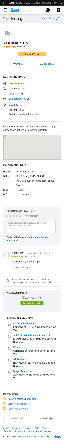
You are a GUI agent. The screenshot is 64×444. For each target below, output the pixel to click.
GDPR (37, 428)
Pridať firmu (17, 418)
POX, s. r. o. (19, 347)
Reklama (16, 428)
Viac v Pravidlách (45, 282)
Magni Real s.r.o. (22, 371)
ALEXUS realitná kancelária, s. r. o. (32, 335)
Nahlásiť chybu (46, 418)
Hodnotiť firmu (32, 54)
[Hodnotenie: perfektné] (18, 256)
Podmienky (27, 428)
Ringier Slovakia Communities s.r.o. (34, 436)
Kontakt (27, 431)
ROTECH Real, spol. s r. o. (27, 323)
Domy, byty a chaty (17, 403)
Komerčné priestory (18, 408)
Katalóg (6, 428)
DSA (44, 428)
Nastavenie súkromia (42, 431)
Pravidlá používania (12, 431)
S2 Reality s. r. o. (22, 359)
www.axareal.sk (17, 83)
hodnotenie (21, 46)
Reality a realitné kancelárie (22, 399)
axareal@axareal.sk (19, 98)
